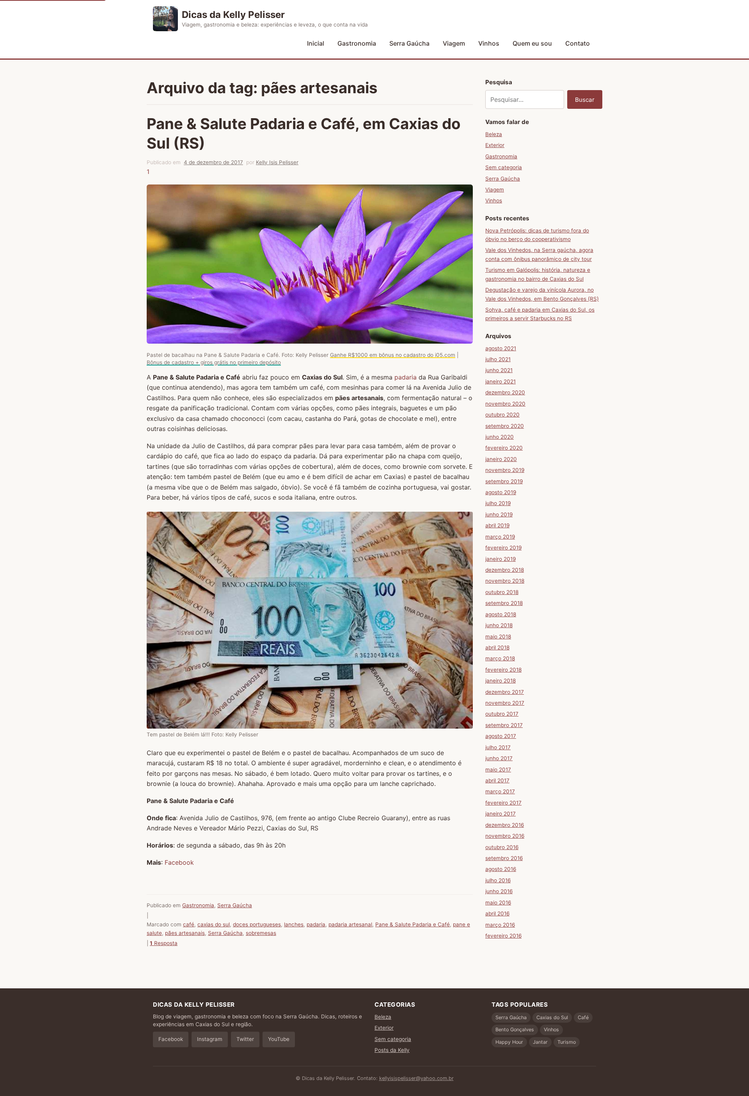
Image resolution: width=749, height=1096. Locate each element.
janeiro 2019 (500, 559)
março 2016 (500, 925)
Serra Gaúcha (409, 43)
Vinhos (488, 43)
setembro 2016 (504, 858)
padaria (406, 377)
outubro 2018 (501, 592)
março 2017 (500, 791)
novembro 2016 (504, 836)
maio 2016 (498, 902)
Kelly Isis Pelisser (277, 162)
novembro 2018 (504, 581)
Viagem (454, 43)
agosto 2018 (500, 614)
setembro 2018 (504, 603)
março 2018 (500, 658)
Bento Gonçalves (514, 1029)
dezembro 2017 (504, 692)
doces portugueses (257, 924)
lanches (294, 924)
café (188, 924)
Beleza (493, 134)
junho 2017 (499, 758)
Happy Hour (509, 1042)
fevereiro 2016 (503, 936)
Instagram (209, 1039)
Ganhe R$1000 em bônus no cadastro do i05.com (392, 355)
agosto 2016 (500, 869)
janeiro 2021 (500, 381)
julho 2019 (498, 503)
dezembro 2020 (505, 392)
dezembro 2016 (504, 825)
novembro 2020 (505, 404)
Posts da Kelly (392, 1050)
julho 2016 (498, 880)
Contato (577, 43)
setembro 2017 (504, 725)
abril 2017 (497, 780)
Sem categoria (503, 167)
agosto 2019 (500, 492)
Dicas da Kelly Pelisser (233, 14)
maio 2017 (498, 769)
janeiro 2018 (500, 680)
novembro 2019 (504, 470)
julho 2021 (498, 359)
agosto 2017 (500, 736)
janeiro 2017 (500, 813)
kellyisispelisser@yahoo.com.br (416, 1078)
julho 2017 (498, 747)
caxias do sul (213, 924)
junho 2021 (499, 370)
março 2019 (500, 537)
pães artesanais (185, 933)
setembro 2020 (504, 426)
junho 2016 (499, 891)
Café (583, 1017)
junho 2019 (499, 514)
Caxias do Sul (552, 1017)
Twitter (245, 1039)
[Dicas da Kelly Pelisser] (165, 18)
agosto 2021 (500, 348)
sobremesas (261, 933)
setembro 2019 (504, 481)
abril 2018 (497, 647)
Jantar (540, 1042)
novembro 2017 (504, 703)
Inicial (315, 43)
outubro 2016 (501, 847)
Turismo (566, 1042)
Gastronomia (356, 43)
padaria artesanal (350, 924)
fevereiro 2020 (504, 448)
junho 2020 (499, 437)
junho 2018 (499, 625)
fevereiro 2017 (503, 803)
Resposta (163, 943)
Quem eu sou (532, 43)
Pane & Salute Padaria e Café (412, 924)
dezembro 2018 (504, 570)
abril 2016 (497, 913)
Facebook (179, 862)
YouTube (278, 1039)
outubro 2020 (502, 414)
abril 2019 (497, 525)
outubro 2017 (501, 714)
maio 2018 (498, 636)
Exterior (494, 145)
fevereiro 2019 (503, 547)
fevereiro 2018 (503, 670)
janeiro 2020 (501, 459)
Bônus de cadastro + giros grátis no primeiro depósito (214, 362)
